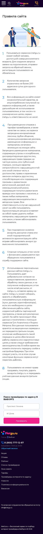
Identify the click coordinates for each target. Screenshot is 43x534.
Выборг (22, 5)
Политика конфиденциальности (15, 485)
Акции (4, 453)
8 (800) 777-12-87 (14, 442)
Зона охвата (6, 469)
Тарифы (4, 473)
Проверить (21, 421)
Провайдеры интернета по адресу (16, 477)
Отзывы (4, 457)
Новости (5, 481)
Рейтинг (4, 461)
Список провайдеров (10, 465)
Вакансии (5, 489)
